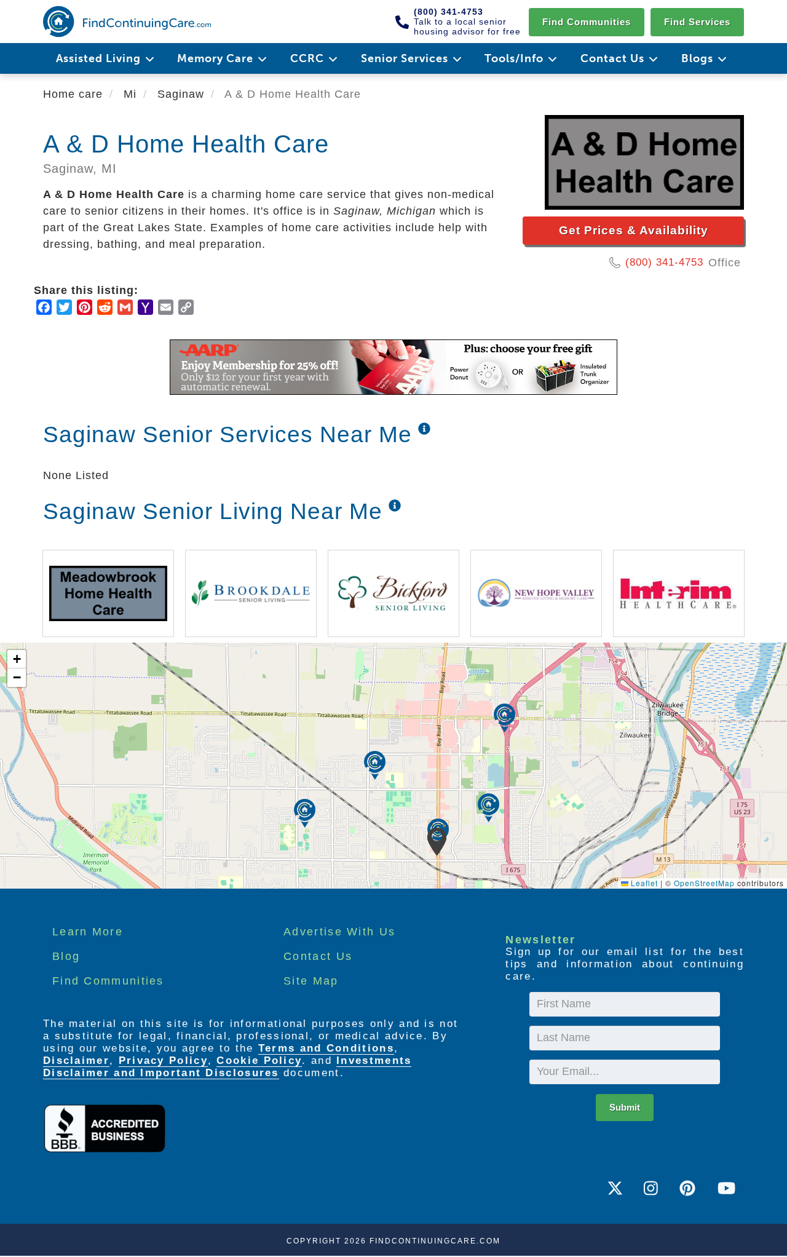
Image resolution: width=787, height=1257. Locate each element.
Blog (66, 956)
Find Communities (586, 22)
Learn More (87, 932)
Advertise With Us (339, 932)
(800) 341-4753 (664, 262)
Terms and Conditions (326, 1048)
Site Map (310, 981)
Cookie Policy (259, 1060)
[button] (436, 842)
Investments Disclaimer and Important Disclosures (227, 1067)
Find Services (697, 22)
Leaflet (643, 883)
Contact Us (317, 956)
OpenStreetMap (704, 883)
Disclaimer (76, 1060)
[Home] (127, 21)
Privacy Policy (163, 1060)
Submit (624, 1107)
